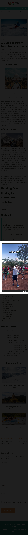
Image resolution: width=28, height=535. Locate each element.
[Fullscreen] (25, 291)
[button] (15, 267)
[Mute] (23, 291)
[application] (15, 267)
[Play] (3, 291)
